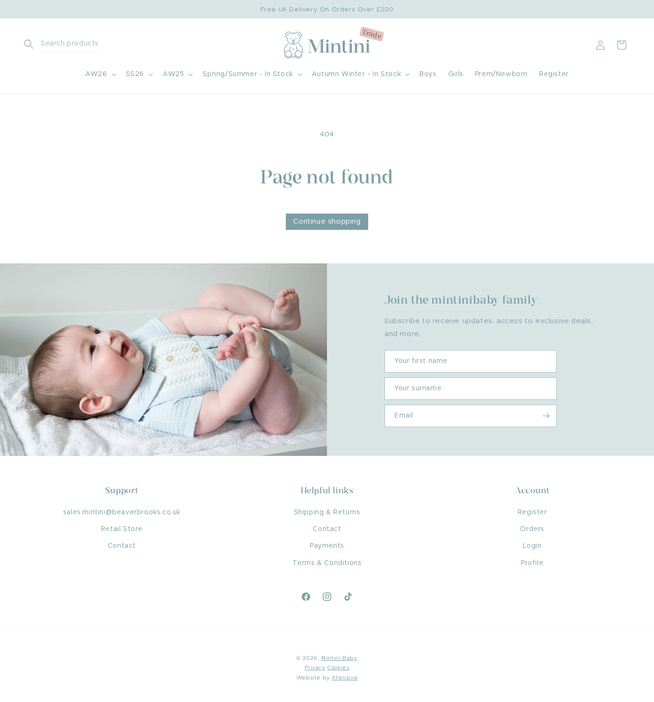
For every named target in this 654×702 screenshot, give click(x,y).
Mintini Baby (339, 658)
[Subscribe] (545, 416)
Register (532, 512)
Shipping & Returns (327, 512)
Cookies (338, 667)
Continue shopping (327, 221)
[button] (65, 45)
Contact (122, 546)
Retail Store (122, 529)
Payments (327, 546)
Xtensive (345, 677)
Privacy (314, 667)
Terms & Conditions (327, 563)
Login (532, 546)
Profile (532, 563)
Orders (532, 529)
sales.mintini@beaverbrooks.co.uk (121, 512)
